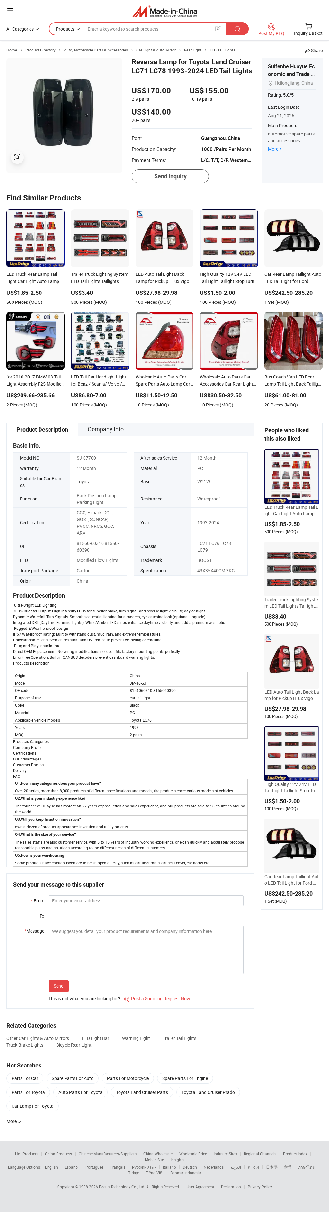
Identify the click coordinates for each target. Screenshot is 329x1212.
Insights (177, 1159)
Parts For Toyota (28, 1092)
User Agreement (200, 1186)
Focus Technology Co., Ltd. (122, 1186)
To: (42, 916)
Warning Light (136, 1038)
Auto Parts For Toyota (80, 1092)
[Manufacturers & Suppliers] (164, 11)
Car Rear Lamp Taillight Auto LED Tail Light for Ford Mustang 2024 (291, 879)
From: (38, 901)
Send (59, 986)
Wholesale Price (193, 1153)
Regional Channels (260, 1153)
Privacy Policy (260, 1186)
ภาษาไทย (306, 1167)
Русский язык (144, 1167)
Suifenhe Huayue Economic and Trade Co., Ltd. (291, 74)
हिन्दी (287, 1167)
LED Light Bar (95, 1038)
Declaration (231, 1186)
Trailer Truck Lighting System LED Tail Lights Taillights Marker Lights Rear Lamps (291, 602)
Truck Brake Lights (24, 1045)
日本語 (272, 1167)
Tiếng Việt (155, 1172)
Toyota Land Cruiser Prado (208, 1092)
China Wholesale (158, 1153)
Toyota (84, 482)
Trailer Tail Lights (179, 1038)
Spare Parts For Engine (185, 1078)
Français (117, 1167)
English (51, 1167)
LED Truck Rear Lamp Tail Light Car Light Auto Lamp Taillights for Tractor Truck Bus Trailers (291, 510)
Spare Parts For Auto (72, 1078)
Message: (34, 931)
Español (72, 1167)
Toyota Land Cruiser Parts (142, 1092)
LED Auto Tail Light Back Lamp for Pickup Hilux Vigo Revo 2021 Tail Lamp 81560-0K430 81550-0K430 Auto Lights (291, 695)
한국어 (253, 1167)
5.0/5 (288, 95)
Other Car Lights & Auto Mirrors (37, 1038)
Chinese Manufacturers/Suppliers (108, 1153)
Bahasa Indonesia (185, 1172)
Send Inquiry (170, 176)
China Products (58, 1153)
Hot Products (26, 1153)
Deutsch (190, 1167)
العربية (235, 1167)
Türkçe (133, 1172)
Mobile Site (154, 1159)
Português (94, 1167)
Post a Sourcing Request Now (157, 998)
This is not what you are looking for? (84, 998)
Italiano (169, 1167)
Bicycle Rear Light (74, 1045)
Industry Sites (225, 1153)
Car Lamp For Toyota (33, 1106)
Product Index (295, 1153)
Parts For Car (25, 1078)
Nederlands (214, 1167)
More (273, 149)
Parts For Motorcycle (128, 1078)
